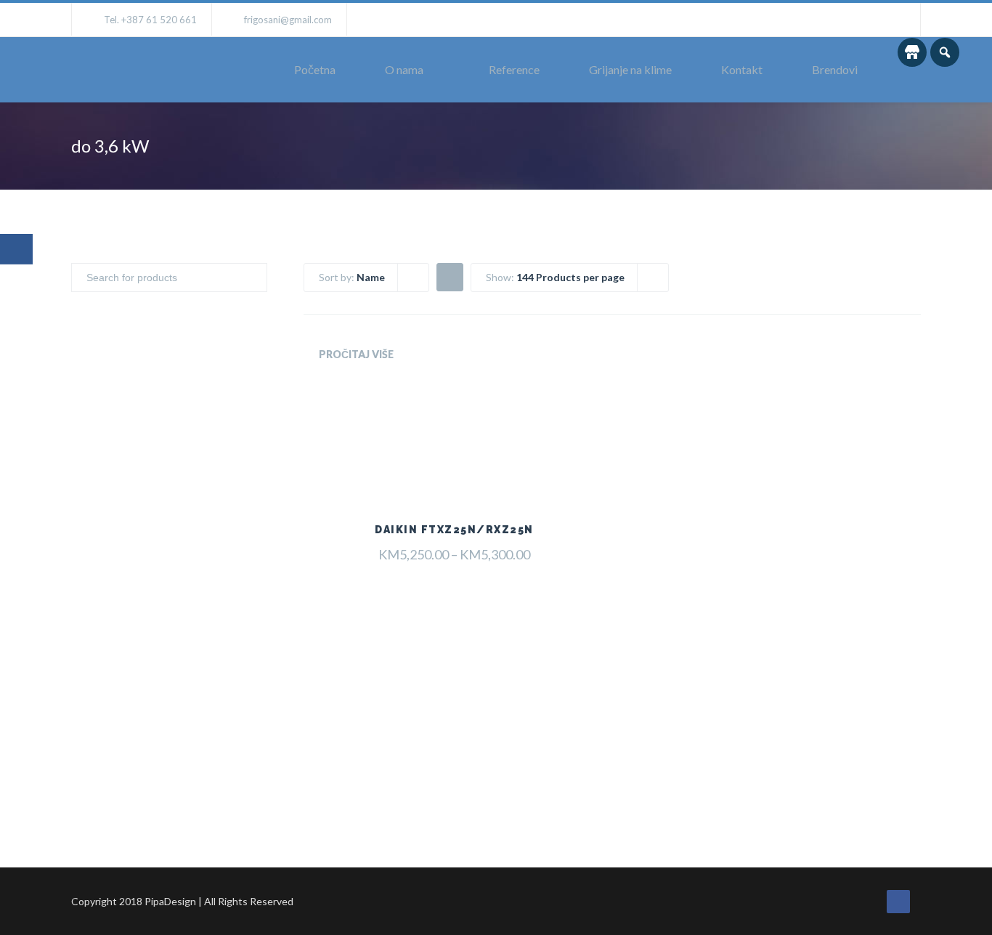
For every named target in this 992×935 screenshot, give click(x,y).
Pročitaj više (356, 354)
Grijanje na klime (630, 69)
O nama (404, 69)
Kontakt (742, 69)
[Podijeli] (16, 249)
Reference (514, 69)
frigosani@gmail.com (288, 19)
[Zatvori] (18, 297)
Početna (315, 69)
